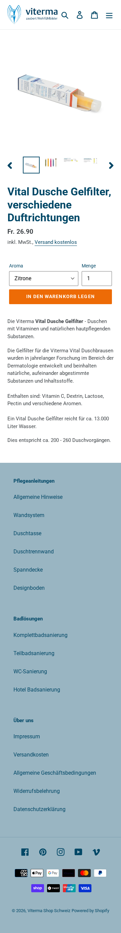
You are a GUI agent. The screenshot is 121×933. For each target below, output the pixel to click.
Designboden (29, 588)
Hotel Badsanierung (36, 689)
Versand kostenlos (56, 242)
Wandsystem (28, 515)
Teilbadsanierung (33, 653)
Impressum (26, 736)
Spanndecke (28, 570)
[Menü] (109, 14)
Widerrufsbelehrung (36, 791)
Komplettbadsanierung (40, 635)
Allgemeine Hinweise (38, 497)
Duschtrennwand (33, 551)
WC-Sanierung (30, 671)
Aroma (16, 265)
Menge (89, 265)
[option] (31, 165)
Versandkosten (31, 754)
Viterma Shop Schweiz (49, 910)
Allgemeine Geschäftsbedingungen (54, 773)
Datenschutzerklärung (39, 809)
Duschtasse (27, 533)
